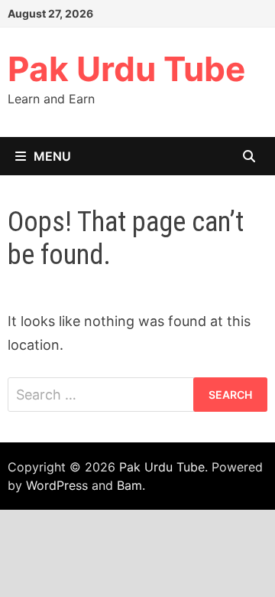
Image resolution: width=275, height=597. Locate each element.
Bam (129, 485)
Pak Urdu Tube (126, 69)
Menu (52, 156)
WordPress (57, 485)
